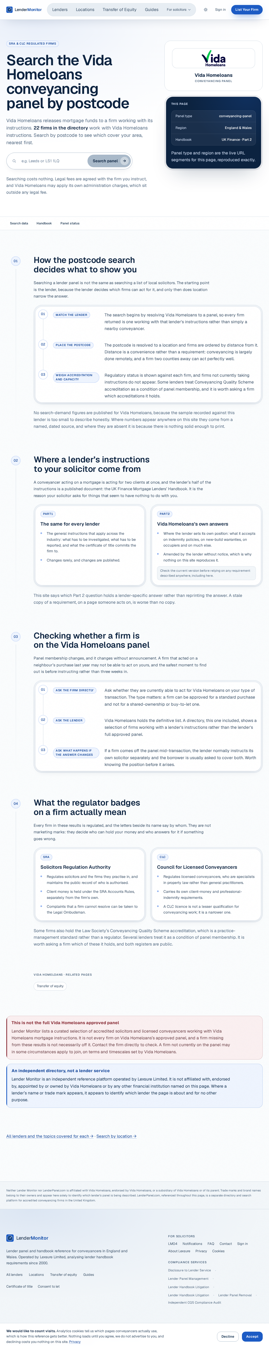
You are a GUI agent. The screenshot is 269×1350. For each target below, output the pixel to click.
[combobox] (51, 161)
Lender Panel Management (188, 1279)
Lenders (60, 9)
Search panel (109, 160)
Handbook (44, 223)
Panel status (70, 223)
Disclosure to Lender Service (189, 1270)
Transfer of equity (50, 986)
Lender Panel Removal (235, 1295)
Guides (151, 9)
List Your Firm (246, 9)
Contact (226, 1243)
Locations (85, 9)
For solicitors (177, 9)
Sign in (220, 9)
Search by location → (116, 1136)
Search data (19, 223)
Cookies (218, 1251)
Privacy (201, 1251)
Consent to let (49, 1286)
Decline (227, 1336)
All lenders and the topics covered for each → (50, 1136)
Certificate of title (19, 1286)
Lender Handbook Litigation (188, 1287)
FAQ (211, 1243)
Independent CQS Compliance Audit (194, 1302)
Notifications (192, 1243)
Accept (252, 1336)
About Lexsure (179, 1251)
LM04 (172, 1243)
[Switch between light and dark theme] (205, 10)
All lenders (14, 1274)
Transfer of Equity (120, 9)
